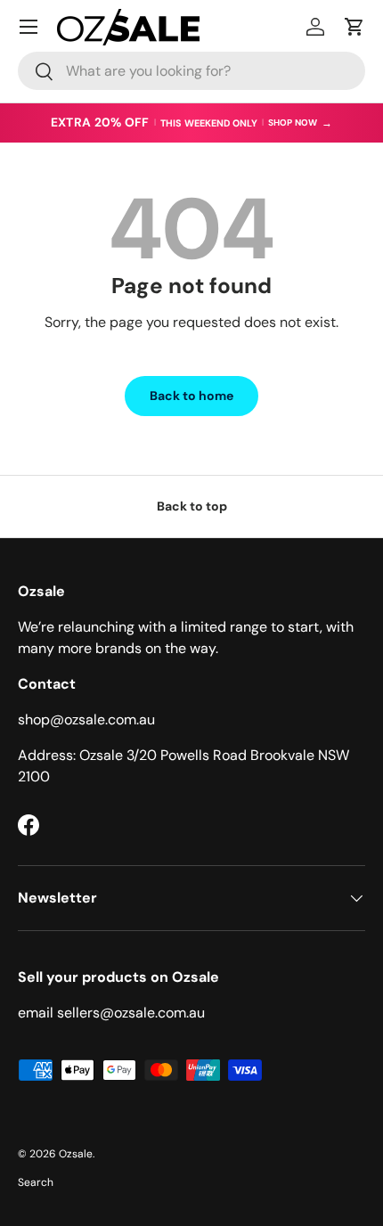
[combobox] (191, 71)
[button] (354, 26)
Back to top (192, 506)
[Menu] (28, 26)
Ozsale (76, 1154)
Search (35, 1182)
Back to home (191, 396)
